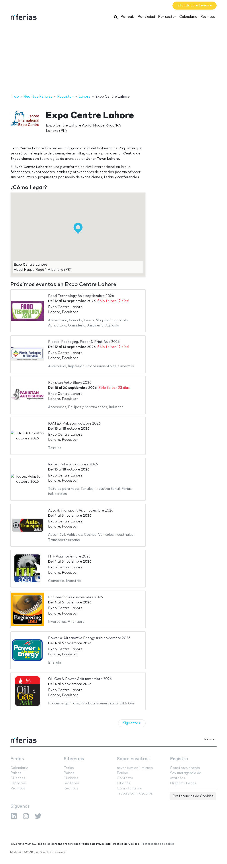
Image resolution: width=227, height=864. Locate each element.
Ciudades (17, 778)
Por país (128, 16)
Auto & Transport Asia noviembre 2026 (80, 510)
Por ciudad (146, 16)
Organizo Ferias (183, 783)
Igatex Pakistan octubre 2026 (73, 464)
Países (15, 773)
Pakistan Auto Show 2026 (69, 382)
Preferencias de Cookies (193, 796)
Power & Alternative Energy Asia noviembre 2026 (89, 638)
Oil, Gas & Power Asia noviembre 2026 (80, 679)
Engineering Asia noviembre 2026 (75, 597)
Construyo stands (185, 768)
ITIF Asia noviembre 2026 (69, 556)
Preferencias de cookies (157, 843)
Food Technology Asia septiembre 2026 (81, 296)
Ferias (17, 759)
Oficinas (123, 783)
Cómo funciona (129, 788)
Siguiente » (132, 723)
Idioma (209, 739)
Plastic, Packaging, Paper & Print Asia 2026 (84, 342)
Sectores (18, 783)
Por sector (167, 16)
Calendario (188, 16)
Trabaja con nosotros (135, 793)
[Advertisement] (113, 58)
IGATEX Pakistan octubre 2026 (74, 423)
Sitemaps (74, 759)
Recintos (207, 16)
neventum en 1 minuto (135, 768)
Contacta (125, 778)
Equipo (122, 773)
